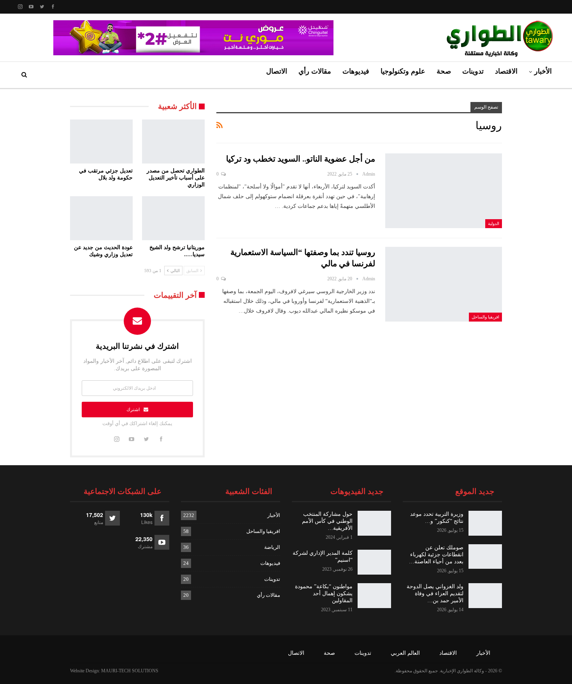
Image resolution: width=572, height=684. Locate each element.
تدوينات (473, 71)
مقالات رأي (314, 71)
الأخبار (543, 71)
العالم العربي (405, 653)
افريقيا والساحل (485, 317)
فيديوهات (355, 71)
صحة (444, 71)
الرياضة (272, 547)
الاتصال (276, 71)
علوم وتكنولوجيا (403, 71)
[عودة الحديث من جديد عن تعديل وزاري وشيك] (101, 218)
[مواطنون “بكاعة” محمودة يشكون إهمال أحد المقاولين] (374, 595)
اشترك (133, 409)
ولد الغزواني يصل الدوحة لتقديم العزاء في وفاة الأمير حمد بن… (435, 593)
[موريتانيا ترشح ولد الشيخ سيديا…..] (173, 218)
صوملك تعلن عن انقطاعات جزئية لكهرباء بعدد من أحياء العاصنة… (436, 554)
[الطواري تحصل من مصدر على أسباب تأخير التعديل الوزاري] (173, 142)
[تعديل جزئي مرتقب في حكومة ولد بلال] (101, 142)
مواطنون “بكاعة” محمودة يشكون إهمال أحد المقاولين (324, 593)
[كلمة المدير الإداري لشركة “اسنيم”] (374, 562)
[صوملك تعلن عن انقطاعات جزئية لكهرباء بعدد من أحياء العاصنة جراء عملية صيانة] (485, 556)
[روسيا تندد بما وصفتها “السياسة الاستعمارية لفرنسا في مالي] (443, 284)
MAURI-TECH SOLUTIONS (129, 670)
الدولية (493, 223)
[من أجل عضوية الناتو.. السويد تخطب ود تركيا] (443, 190)
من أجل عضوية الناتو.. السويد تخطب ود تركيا (300, 159)
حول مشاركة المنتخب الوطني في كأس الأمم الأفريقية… (327, 521)
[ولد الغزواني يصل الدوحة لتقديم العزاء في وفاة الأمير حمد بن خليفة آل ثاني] (485, 595)
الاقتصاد (506, 71)
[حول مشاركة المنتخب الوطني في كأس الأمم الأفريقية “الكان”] (374, 523)
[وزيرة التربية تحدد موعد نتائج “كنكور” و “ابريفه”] (485, 523)
